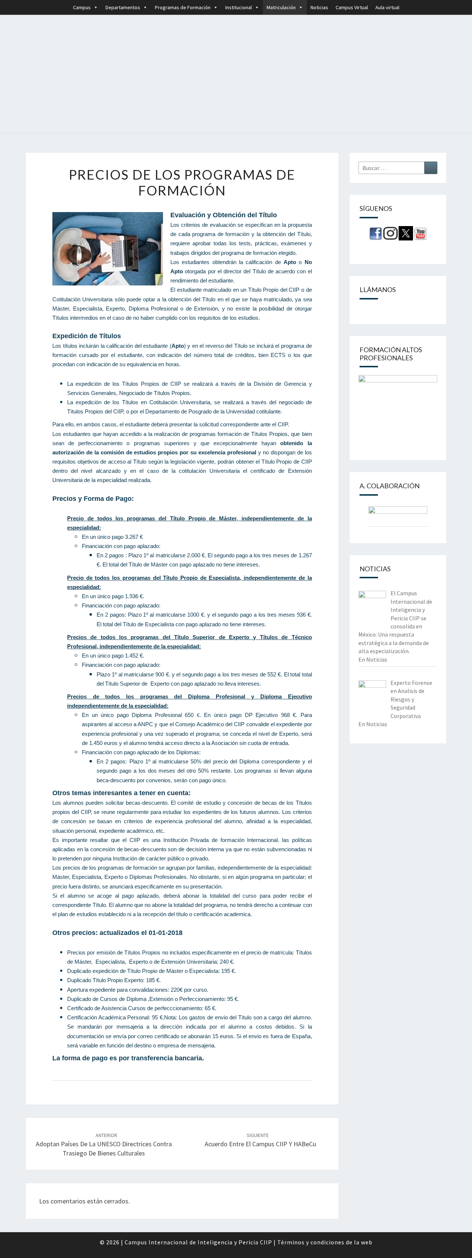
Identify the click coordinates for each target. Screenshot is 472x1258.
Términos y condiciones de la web (324, 1242)
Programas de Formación (183, 7)
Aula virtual (387, 7)
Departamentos (122, 7)
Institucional (238, 7)
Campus (82, 7)
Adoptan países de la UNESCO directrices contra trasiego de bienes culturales (104, 1144)
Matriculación (281, 7)
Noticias (319, 7)
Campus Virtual (352, 7)
